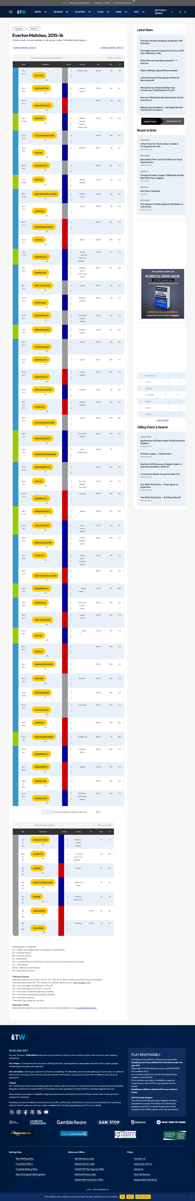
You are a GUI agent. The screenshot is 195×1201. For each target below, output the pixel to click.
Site (136, 12)
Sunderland (40, 273)
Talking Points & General (152, 427)
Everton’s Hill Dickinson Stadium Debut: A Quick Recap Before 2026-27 (161, 465)
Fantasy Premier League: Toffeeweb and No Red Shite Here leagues (162, 176)
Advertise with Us (143, 1163)
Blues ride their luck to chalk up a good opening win (161, 160)
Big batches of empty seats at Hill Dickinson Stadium (162, 442)
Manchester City (43, 105)
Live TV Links (79, 982)
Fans (118, 12)
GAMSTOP (147, 1077)
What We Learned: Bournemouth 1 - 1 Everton (158, 61)
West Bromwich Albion (45, 194)
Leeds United (39, 911)
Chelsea (38, 153)
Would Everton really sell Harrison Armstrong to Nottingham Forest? (157, 89)
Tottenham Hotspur (44, 135)
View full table (163, 420)
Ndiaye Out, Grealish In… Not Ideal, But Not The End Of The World (161, 108)
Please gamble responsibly (79, 3)
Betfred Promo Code (85, 1174)
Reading (38, 180)
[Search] (180, 12)
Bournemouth (41, 315)
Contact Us (139, 1158)
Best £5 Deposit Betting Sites (30, 1174)
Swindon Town (40, 840)
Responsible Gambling (145, 1179)
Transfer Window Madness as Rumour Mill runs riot (161, 42)
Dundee (36, 896)
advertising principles (123, 3)
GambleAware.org (154, 1068)
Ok (122, 1196)
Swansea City (41, 165)
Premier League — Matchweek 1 (156, 454)
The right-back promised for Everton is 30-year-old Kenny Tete (162, 52)
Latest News (145, 30)
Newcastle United (43, 390)
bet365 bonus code (84, 1158)
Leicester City (41, 377)
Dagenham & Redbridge (45, 454)
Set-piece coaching (150, 191)
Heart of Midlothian (43, 882)
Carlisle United (42, 525)
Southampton (41, 88)
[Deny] (191, 1196)
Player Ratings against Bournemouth (158, 70)
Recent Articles (147, 130)
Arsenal (39, 240)
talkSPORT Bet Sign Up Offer (89, 1169)
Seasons (19, 28)
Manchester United (44, 227)
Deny (130, 1196)
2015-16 (34, 28)
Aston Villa (40, 303)
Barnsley (39, 118)
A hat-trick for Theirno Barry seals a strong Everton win (159, 145)
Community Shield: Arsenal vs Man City (160, 474)
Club (100, 12)
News (38, 12)
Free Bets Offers (24, 1163)
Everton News (172, 121)
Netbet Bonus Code (85, 1163)
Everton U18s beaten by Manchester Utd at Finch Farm (161, 98)
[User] (185, 12)
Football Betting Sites (27, 1169)
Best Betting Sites (25, 1158)
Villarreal (38, 928)
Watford (39, 75)
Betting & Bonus (161, 12)
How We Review (142, 1174)
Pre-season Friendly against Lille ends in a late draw (161, 205)
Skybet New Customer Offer (89, 1179)
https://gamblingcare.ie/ (75, 1105)
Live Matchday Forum (86, 1008)
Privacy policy (143, 1196)
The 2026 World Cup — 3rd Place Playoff (160, 497)
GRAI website (152, 1109)
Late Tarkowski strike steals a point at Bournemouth (159, 79)
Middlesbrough (42, 330)
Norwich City (41, 257)
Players (80, 12)
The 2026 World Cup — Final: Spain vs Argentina (159, 485)
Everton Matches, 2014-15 (25, 47)
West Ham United (42, 285)
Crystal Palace (42, 347)
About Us (138, 1169)
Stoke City (40, 407)
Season (58, 12)
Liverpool (39, 211)
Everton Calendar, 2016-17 (112, 47)
